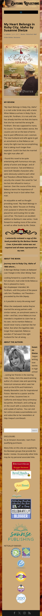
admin (8, 34)
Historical (29, 34)
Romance (17, 37)
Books (23, 34)
